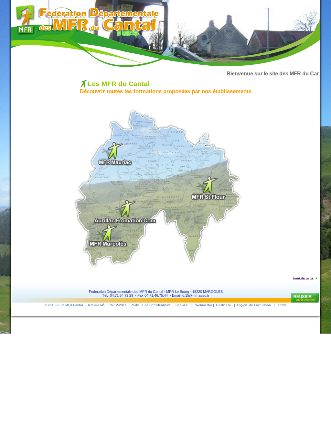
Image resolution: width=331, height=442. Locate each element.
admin (282, 305)
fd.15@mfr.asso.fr (195, 295)
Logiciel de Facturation (254, 305)
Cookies (181, 305)
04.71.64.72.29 (121, 295)
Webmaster (203, 305)
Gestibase (223, 305)
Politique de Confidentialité (151, 305)
